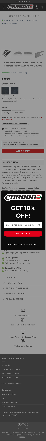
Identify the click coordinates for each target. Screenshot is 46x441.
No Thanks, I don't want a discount (23, 244)
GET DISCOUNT (23, 233)
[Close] (42, 193)
